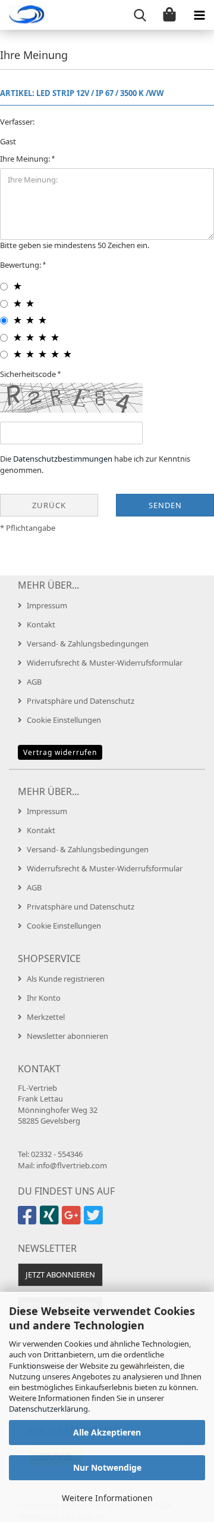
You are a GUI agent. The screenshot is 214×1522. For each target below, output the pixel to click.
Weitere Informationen (107, 1498)
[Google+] (73, 1220)
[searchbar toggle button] (140, 15)
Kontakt (41, 624)
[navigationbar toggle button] (199, 15)
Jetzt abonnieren (60, 1274)
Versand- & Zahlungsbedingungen (88, 643)
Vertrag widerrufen (60, 752)
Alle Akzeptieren (107, 1432)
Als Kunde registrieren (66, 978)
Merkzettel (46, 1016)
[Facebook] (29, 1220)
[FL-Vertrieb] (24, 15)
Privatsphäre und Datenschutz (80, 700)
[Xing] (51, 1220)
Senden (165, 505)
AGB (34, 681)
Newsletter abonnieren (67, 1036)
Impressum (47, 605)
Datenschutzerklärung (48, 1408)
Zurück (49, 505)
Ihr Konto (44, 997)
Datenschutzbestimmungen (62, 458)
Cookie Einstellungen (64, 719)
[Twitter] (95, 1220)
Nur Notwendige (107, 1467)
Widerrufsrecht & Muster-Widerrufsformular (104, 662)
